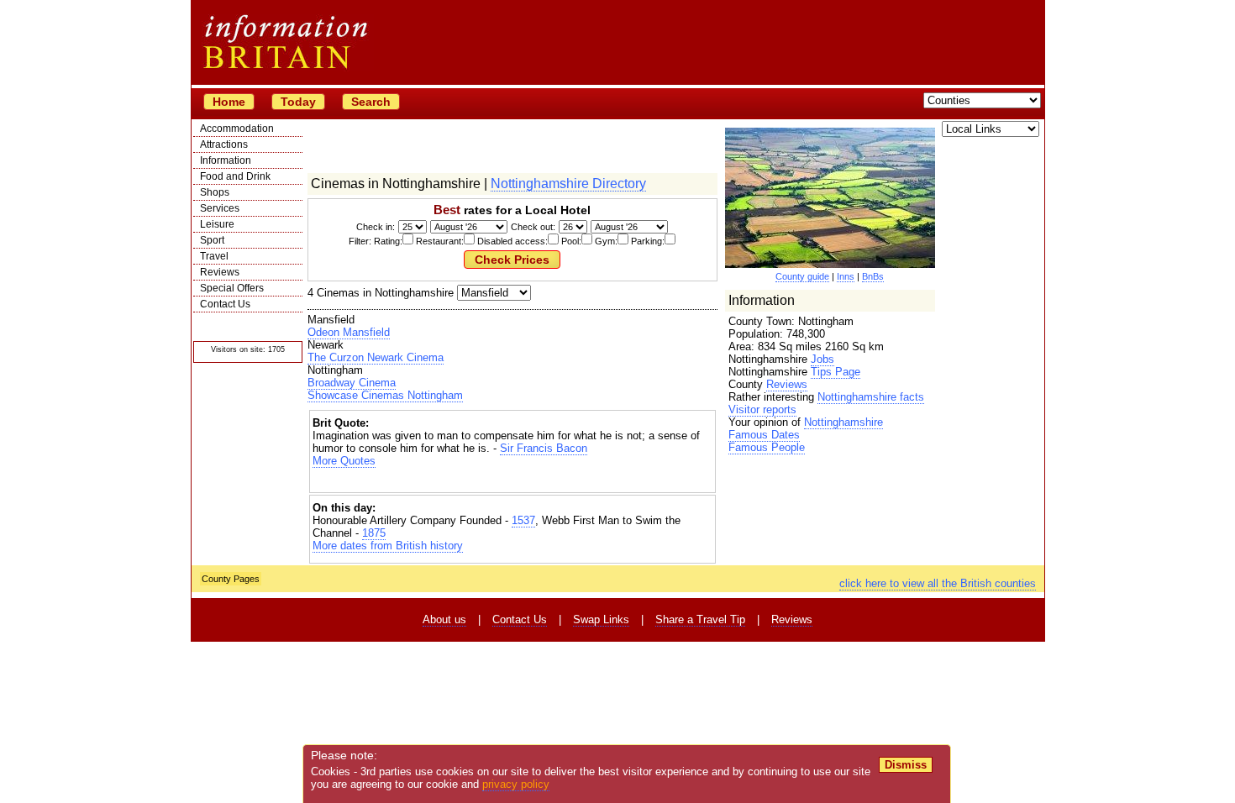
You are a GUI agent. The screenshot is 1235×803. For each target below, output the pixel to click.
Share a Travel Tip (700, 619)
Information (225, 160)
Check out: (533, 227)
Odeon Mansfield (348, 332)
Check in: (375, 227)
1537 (523, 520)
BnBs (873, 276)
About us (444, 619)
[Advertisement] (512, 481)
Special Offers (232, 288)
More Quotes (344, 460)
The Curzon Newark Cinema (375, 357)
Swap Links (601, 619)
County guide (802, 276)
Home (229, 101)
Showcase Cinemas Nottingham (385, 395)
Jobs (822, 359)
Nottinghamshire (843, 422)
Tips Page (835, 371)
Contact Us (225, 304)
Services (219, 208)
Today (298, 101)
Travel (214, 256)
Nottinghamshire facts (870, 397)
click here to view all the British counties (937, 583)
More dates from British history (388, 545)
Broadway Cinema (351, 382)
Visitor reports (762, 409)
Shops (214, 192)
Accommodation (237, 128)
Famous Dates (764, 434)
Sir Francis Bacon (543, 448)
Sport (212, 240)
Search (371, 101)
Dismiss (906, 764)
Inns (845, 276)
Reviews (219, 272)
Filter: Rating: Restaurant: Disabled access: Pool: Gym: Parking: (507, 241)
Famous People (766, 447)
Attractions (224, 144)
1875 (374, 533)
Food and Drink (235, 176)
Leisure (217, 224)
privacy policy (515, 784)
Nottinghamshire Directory (568, 183)
